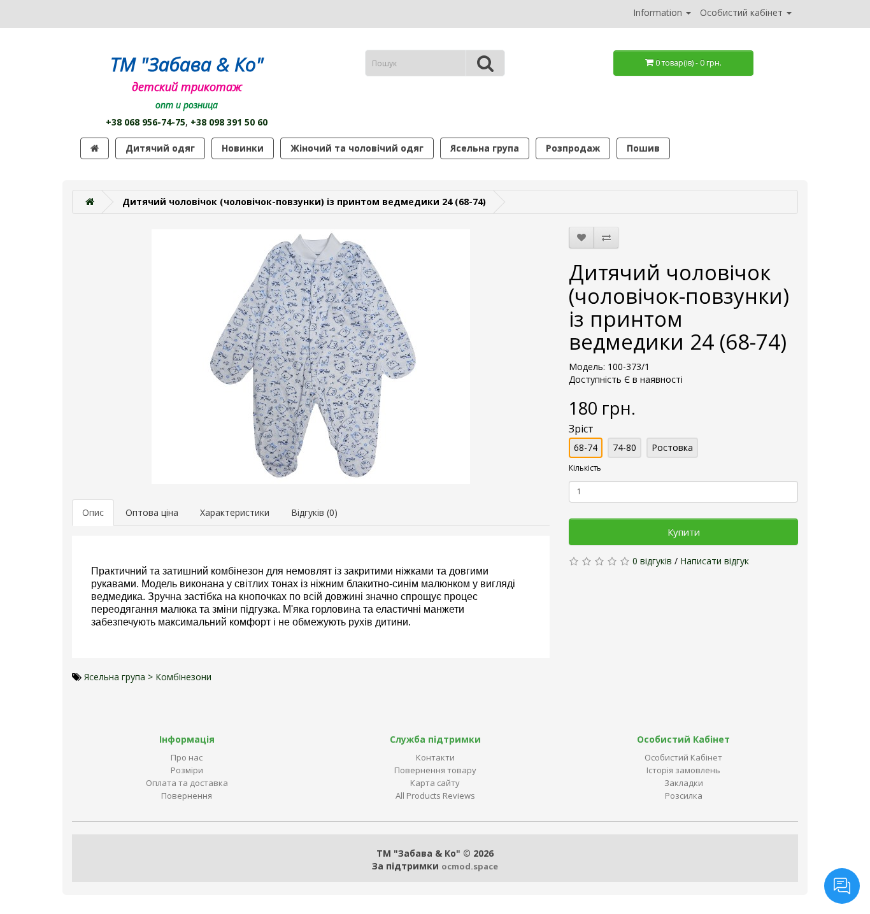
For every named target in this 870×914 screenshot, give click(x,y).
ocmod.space (469, 866)
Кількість (585, 467)
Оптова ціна (151, 512)
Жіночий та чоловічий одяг (357, 148)
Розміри (187, 770)
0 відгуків (652, 561)
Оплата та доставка (187, 783)
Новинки (243, 148)
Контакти (435, 757)
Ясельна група (484, 148)
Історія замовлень (683, 770)
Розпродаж (573, 148)
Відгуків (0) (314, 512)
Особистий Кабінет (683, 757)
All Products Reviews (435, 795)
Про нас (187, 757)
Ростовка (672, 447)
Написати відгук (714, 561)
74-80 (624, 447)
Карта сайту (435, 783)
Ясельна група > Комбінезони (147, 677)
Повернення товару (435, 770)
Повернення (186, 795)
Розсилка (683, 795)
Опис (93, 512)
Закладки (683, 783)
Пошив (643, 148)
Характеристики (234, 512)
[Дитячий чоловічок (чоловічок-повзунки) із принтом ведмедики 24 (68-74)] (311, 357)
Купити (683, 531)
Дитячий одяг (160, 148)
